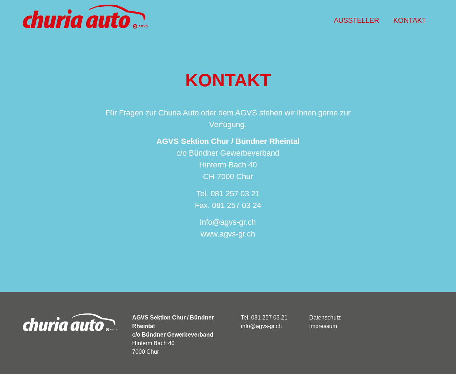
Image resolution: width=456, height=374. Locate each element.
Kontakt (409, 20)
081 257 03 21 (234, 193)
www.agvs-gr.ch (228, 233)
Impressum (323, 326)
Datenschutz (325, 318)
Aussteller (356, 20)
